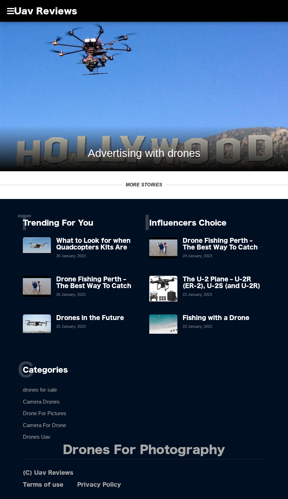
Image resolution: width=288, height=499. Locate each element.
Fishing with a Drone (216, 317)
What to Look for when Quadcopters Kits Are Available (93, 247)
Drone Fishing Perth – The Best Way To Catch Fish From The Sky (93, 285)
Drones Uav (37, 437)
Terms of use (43, 484)
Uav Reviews (45, 11)
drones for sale (40, 390)
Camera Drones (41, 402)
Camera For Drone (44, 425)
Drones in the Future (90, 317)
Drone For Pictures (44, 413)
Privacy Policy (99, 484)
